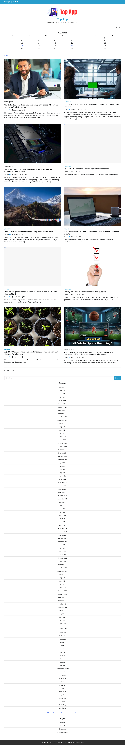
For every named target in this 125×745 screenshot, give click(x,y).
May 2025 (62, 433)
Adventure (7, 229)
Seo (62, 688)
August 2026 (62, 387)
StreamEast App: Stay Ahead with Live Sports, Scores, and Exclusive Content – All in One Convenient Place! (88, 353)
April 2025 (62, 436)
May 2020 (62, 584)
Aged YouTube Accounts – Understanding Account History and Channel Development (31, 353)
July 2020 (62, 578)
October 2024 (62, 456)
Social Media (63, 691)
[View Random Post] (116, 27)
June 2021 (62, 545)
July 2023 (62, 505)
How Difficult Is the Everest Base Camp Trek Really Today (28, 231)
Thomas (6, 110)
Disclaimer (64, 713)
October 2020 (62, 568)
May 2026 (62, 397)
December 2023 (62, 489)
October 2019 (62, 604)
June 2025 (62, 430)
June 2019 (62, 617)
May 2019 (62, 620)
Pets (62, 682)
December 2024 (62, 450)
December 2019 (62, 597)
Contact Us (46, 713)
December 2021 (62, 535)
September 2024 (62, 459)
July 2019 (62, 614)
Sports (62, 695)
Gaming (6, 289)
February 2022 (62, 528)
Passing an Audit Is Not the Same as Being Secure (85, 292)
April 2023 (62, 515)
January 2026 (62, 407)
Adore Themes (80, 742)
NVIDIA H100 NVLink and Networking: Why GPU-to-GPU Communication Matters (28, 170)
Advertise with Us (77, 713)
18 (22, 45)
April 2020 (62, 587)
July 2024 (62, 466)
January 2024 (62, 486)
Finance (66, 229)
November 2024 (62, 453)
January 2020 (62, 594)
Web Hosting (62, 708)
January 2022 (62, 532)
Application (62, 636)
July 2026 (62, 391)
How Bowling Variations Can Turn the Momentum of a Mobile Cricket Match (30, 293)
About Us (55, 713)
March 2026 (62, 400)
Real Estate (62, 685)
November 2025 (62, 413)
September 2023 (62, 499)
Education (7, 349)
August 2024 (62, 463)
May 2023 (62, 512)
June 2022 (62, 522)
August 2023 (62, 502)
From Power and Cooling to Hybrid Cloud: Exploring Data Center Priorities (91, 105)
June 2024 (62, 469)
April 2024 (62, 476)
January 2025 (62, 446)
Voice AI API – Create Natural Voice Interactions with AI (87, 169)
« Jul (6, 55)
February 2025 (62, 443)
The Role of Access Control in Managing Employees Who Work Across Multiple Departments (31, 106)
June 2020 (62, 581)
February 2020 (62, 591)
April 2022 (62, 525)
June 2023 (62, 509)
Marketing (62, 678)
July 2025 (62, 427)
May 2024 (62, 473)
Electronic (62, 652)
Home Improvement (62, 669)
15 (88, 43)
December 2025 (62, 410)
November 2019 (62, 601)
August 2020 (62, 574)
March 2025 (62, 440)
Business (62, 642)
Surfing (62, 701)
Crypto (62, 646)
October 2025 (62, 417)
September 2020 (62, 571)
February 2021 (62, 558)
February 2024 (62, 482)
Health (62, 665)
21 (72, 45)
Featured (62, 655)
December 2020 (62, 564)
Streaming (62, 698)
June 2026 (62, 394)
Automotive (62, 639)
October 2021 (62, 538)
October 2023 (62, 496)
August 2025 (62, 423)
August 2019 (62, 610)
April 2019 (62, 624)
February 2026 (62, 404)
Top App (62, 19)
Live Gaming (62, 675)
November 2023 (62, 492)
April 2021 (62, 551)
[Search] (119, 27)
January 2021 (62, 561)
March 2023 (62, 519)
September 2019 (62, 607)
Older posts (10, 370)
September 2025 (62, 420)
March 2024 (62, 479)
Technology (67, 101)
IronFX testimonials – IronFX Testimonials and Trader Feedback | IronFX (92, 232)
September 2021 (62, 541)
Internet (62, 672)
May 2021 (62, 548)
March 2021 (62, 555)
